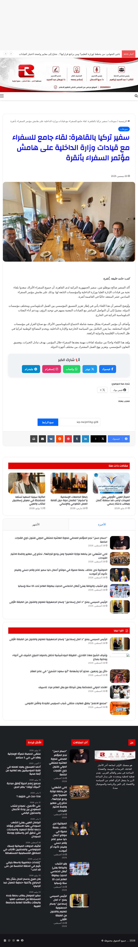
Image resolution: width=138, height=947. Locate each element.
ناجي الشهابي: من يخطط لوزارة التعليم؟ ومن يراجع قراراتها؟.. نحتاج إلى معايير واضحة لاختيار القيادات (59, 556)
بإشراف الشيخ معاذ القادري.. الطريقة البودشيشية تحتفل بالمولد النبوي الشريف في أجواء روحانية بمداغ (59, 657)
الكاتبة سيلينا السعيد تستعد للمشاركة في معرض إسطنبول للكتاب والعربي (28, 500)
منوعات (113, 121)
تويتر (87, 368)
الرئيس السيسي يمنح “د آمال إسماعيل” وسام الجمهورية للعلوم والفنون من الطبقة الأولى (58, 602)
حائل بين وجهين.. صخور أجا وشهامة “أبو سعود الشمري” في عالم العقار (68, 671)
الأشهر (36, 524)
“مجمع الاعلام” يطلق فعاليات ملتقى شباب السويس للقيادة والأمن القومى (66, 703)
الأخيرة (102, 524)
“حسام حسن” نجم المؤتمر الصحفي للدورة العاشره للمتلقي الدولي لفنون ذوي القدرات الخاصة (61, 540)
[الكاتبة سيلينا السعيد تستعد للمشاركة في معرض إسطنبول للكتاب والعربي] (26, 483)
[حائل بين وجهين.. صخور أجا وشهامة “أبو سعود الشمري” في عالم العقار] (120, 676)
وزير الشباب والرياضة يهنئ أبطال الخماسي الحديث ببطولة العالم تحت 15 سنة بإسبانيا (62, 586)
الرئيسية (123, 121)
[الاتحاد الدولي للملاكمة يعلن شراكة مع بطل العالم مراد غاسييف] (120, 692)
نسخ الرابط (48, 422)
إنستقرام (49, 368)
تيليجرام (29, 368)
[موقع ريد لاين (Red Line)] (69, 75)
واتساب (70, 368)
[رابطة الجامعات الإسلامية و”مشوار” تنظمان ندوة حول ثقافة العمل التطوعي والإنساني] (68, 483)
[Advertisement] (69, 25)
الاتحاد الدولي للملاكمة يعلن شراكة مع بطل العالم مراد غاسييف (72, 687)
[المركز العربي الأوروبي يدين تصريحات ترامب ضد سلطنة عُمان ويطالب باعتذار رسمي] (111, 483)
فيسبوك (106, 368)
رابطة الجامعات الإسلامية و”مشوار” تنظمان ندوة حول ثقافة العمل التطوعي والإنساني (69, 500)
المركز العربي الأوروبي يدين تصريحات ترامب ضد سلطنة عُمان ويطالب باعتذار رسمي (113, 500)
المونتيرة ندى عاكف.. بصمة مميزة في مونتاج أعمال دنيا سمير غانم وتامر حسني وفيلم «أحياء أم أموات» (60, 572)
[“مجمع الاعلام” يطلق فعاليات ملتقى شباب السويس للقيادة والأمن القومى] (120, 708)
